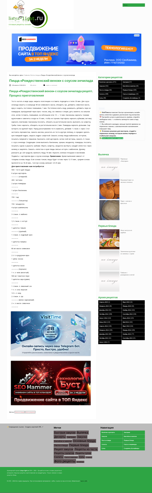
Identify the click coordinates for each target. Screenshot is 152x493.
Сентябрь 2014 (128, 314)
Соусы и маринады (129, 94)
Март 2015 (126, 302)
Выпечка (82, 432)
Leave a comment (51, 85)
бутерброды (80, 462)
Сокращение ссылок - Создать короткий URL (25, 427)
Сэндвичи (89, 457)
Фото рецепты (30, 412)
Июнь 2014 (102, 322)
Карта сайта (84, 481)
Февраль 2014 (104, 330)
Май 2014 (126, 322)
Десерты (59, 436)
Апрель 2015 (103, 302)
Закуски (102, 86)
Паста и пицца (35, 75)
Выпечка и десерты (105, 82)
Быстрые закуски (64, 432)
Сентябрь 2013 (128, 338)
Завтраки (126, 82)
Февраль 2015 (104, 306)
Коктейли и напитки (129, 86)
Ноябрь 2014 (127, 310)
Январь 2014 (127, 330)
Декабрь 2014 (103, 310)
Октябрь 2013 (103, 338)
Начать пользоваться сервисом (112, 138)
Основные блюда (84, 440)
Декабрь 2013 (103, 334)
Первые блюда (128, 90)
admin (34, 85)
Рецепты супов (83, 453)
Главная (26, 75)
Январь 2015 (127, 306)
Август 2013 (103, 342)
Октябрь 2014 (103, 314)
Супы (101, 98)
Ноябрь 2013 (127, 334)
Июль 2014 (126, 318)
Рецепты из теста (86, 449)
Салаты (102, 94)
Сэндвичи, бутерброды (130, 98)
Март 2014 (126, 326)
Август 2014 (103, 318)
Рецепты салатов (64, 453)
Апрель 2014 (103, 326)
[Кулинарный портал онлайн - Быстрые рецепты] (40, 29)
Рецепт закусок (63, 449)
